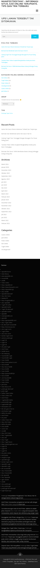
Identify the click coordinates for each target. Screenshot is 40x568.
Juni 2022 (4, 217)
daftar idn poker (6, 413)
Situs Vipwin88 (5, 477)
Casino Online (5, 88)
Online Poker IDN (6, 420)
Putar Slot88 (5, 360)
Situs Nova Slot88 (6, 367)
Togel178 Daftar (6, 305)
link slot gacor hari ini (7, 409)
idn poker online (6, 453)
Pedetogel (3, 113)
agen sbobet (5, 479)
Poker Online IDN (6, 395)
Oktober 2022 (5, 209)
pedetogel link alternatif (8, 488)
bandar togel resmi (7, 336)
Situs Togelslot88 (6, 435)
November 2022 (6, 206)
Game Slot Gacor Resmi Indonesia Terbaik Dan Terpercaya (17, 47)
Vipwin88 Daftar (6, 307)
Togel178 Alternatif (7, 309)
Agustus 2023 (5, 179)
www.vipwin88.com (7, 276)
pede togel (4, 391)
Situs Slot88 (4, 292)
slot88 (3, 280)
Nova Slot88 (5, 364)
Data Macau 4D (6, 387)
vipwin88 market (6, 311)
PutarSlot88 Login (6, 356)
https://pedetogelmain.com (9, 444)
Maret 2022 (4, 220)
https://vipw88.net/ (7, 285)
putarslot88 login (6, 402)
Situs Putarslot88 (6, 471)
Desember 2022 (6, 203)
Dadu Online (5, 382)
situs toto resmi (6, 334)
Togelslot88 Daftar (7, 400)
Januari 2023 (5, 200)
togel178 (4, 340)
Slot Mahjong (5, 353)
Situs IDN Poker (6, 422)
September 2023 (6, 176)
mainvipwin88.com (7, 316)
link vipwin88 (5, 475)
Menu (36, 10)
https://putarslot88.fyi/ (8, 373)
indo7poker (4, 455)
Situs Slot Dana (6, 296)
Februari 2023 (5, 197)
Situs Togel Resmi (6, 442)
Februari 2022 (5, 223)
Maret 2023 (4, 194)
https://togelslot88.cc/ (8, 300)
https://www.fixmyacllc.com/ (9, 287)
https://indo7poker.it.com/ (9, 362)
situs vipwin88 (5, 303)
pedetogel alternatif (7, 389)
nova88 (3, 431)
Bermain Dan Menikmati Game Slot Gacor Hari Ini (14, 51)
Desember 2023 (6, 170)
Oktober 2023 (5, 173)
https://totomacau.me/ (8, 327)
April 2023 (4, 191)
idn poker (4, 418)
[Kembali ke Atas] (20, 555)
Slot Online (4, 78)
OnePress (31, 561)
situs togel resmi (6, 329)
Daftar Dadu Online (7, 393)
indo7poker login (6, 411)
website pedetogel (6, 338)
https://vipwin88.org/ (7, 289)
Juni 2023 (4, 185)
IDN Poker (27, 517)
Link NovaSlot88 (6, 378)
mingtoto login (5, 457)
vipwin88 (4, 314)
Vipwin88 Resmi (6, 272)
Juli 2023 (3, 182)
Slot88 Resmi (5, 351)
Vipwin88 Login (5, 464)
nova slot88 (4, 426)
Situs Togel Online (6, 322)
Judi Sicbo (4, 384)
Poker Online (4, 83)
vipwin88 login (5, 460)
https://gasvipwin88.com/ (8, 320)
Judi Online (4, 91)
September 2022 (6, 211)
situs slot (4, 437)
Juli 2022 (3, 214)
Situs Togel (4, 440)
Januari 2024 (5, 167)
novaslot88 (4, 278)
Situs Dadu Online (16, 511)
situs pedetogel (6, 484)
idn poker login (5, 347)
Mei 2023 (4, 188)
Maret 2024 (4, 164)
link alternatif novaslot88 (8, 325)
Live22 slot (4, 429)
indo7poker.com (6, 406)
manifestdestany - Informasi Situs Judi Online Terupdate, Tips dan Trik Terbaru (19, 3)
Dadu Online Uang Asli (11, 504)
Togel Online (4, 80)
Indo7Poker (4, 349)
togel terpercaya (6, 491)
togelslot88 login (6, 404)
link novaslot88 (5, 468)
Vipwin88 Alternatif (7, 294)
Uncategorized (5, 86)
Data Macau (5, 274)
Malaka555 (4, 298)
